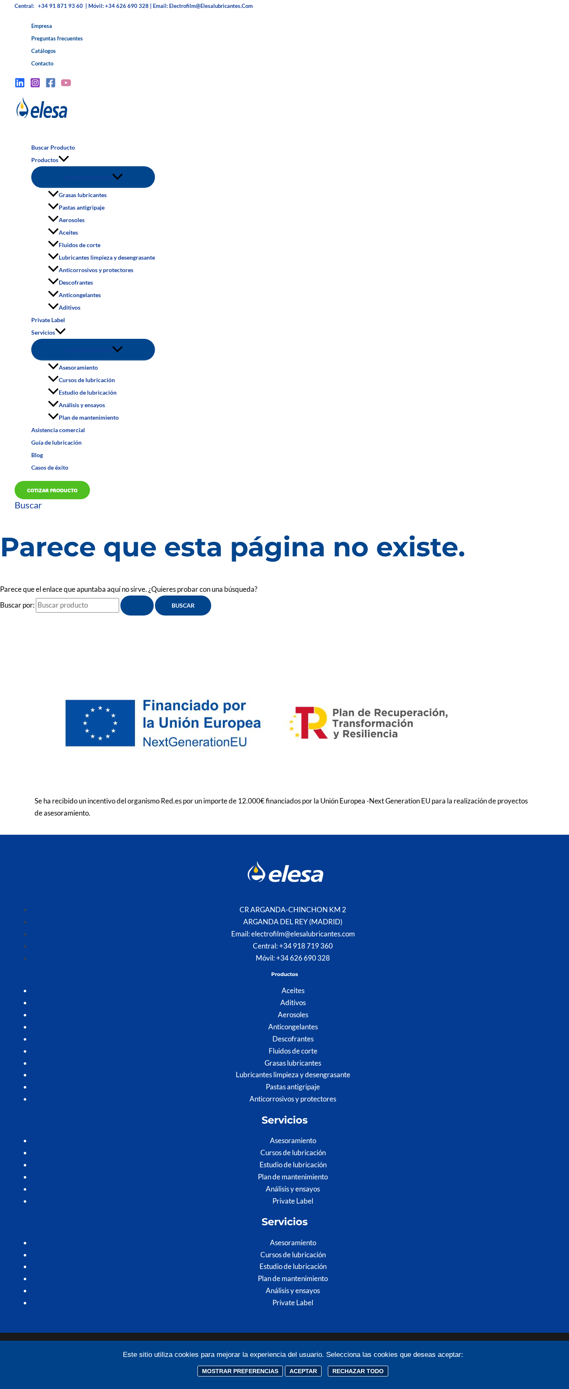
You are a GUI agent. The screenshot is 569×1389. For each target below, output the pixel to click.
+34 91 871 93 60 (61, 6)
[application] (63, 160)
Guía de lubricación (56, 442)
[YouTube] (66, 85)
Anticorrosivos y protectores (96, 269)
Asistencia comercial (58, 429)
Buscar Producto (53, 147)
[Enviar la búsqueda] (137, 606)
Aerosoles (72, 219)
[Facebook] (50, 85)
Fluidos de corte (79, 244)
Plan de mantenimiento (89, 417)
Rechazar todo (358, 1371)
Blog (37, 454)
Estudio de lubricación (88, 392)
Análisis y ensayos (82, 404)
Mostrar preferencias (240, 1371)
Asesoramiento (78, 367)
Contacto (42, 63)
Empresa (41, 26)
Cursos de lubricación (87, 379)
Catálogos (43, 51)
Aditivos (69, 307)
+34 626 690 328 (303, 958)
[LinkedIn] (20, 85)
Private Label (48, 319)
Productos (44, 159)
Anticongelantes (80, 294)
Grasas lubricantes (83, 194)
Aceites (68, 232)
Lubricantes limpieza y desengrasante (107, 257)
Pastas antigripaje (82, 207)
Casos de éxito (49, 467)
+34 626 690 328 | (129, 6)
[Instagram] (35, 85)
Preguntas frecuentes (57, 38)
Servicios (43, 332)
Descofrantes (76, 282)
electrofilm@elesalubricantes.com (211, 6)
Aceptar (303, 1371)
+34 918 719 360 (306, 945)
